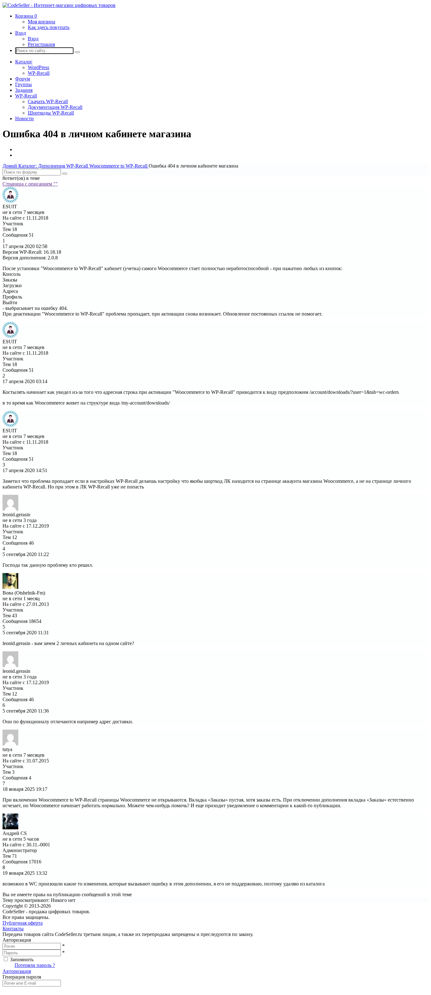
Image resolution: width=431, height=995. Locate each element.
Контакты (13, 928)
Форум (22, 78)
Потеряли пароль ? (35, 965)
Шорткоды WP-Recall (51, 112)
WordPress (38, 67)
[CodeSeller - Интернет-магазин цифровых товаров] (59, 5)
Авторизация (17, 971)
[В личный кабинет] (10, 201)
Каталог (23, 61)
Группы (23, 84)
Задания (23, 90)
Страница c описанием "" (30, 184)
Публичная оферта (23, 923)
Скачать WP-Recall (48, 101)
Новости (24, 118)
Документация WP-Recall (55, 107)
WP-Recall (39, 73)
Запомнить (21, 959)
